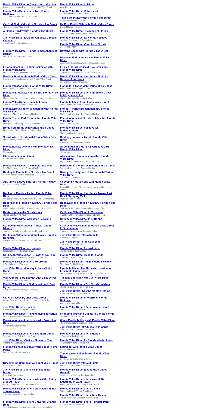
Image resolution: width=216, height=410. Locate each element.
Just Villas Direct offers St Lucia (79, 363)
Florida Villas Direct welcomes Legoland (27, 219)
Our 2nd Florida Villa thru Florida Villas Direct (30, 24)
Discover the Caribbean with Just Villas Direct (30, 363)
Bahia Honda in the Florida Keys (22, 212)
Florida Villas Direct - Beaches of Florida (84, 31)
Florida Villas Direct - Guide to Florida (25, 102)
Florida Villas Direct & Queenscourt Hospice (29, 4)
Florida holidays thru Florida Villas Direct (84, 102)
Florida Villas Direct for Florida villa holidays (86, 340)
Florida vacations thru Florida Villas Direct (28, 86)
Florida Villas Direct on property (22, 248)
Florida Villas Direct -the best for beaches (27, 165)
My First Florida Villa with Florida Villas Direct (87, 24)
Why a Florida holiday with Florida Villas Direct (87, 320)
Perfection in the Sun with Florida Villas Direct (87, 165)
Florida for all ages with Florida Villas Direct (86, 86)
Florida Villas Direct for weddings (80, 248)
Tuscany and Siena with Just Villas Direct (84, 277)
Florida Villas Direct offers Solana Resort (84, 307)
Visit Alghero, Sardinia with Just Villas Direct (29, 277)
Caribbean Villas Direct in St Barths (81, 219)
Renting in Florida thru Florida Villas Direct (28, 172)
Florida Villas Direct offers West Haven (83, 395)
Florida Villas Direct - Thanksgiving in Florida (30, 313)
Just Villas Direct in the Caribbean (80, 241)
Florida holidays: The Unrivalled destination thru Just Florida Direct (86, 269)
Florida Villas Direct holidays (77, 4)
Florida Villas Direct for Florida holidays (83, 37)
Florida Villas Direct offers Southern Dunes (28, 333)
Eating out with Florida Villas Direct (81, 347)
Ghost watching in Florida (18, 156)
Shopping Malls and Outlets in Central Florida (87, 313)
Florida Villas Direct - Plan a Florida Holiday (86, 261)
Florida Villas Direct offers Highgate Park (84, 402)
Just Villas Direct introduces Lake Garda (84, 327)
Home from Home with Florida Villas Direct (28, 127)
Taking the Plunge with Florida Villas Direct (85, 17)
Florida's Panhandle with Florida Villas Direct (30, 76)
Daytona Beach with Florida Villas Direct (84, 51)
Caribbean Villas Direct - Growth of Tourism (29, 255)
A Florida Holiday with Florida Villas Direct (28, 31)
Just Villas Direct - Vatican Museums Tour (28, 340)
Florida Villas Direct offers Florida (80, 333)
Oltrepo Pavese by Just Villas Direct (24, 297)
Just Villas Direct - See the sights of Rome (85, 291)
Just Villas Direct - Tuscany (19, 307)
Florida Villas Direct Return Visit (79, 11)
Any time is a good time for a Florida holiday (29, 181)
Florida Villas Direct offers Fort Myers (25, 261)
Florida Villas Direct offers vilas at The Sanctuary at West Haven (82, 380)
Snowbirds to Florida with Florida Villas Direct (30, 137)
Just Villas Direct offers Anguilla (79, 235)
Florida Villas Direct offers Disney (80, 388)
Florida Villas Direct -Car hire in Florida (83, 44)
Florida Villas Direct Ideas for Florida (81, 255)
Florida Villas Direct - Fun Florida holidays (85, 284)
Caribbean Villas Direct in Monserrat (81, 212)
